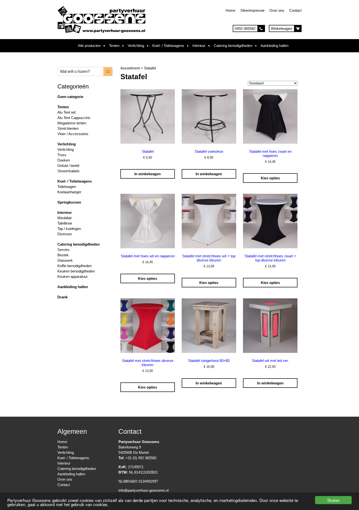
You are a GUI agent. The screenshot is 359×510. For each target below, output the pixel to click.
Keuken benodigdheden (76, 271)
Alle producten (89, 45)
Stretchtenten (68, 128)
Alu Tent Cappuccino (73, 118)
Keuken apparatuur (72, 276)
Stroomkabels (68, 171)
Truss (61, 155)
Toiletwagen (66, 186)
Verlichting (136, 45)
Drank (62, 297)
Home (230, 10)
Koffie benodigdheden (74, 266)
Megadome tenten (71, 123)
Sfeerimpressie (252, 10)
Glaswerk (65, 260)
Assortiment (130, 68)
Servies (63, 250)
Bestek (63, 255)
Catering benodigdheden (233, 45)
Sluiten (333, 500)
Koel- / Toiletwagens (168, 45)
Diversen (64, 234)
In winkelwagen (147, 174)
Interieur (198, 45)
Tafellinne (64, 223)
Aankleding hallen (274, 45)
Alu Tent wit (66, 112)
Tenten (114, 45)
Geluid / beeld (68, 165)
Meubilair (64, 218)
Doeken (63, 160)
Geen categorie (70, 97)
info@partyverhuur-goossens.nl (143, 490)
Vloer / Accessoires (72, 134)
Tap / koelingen (69, 229)
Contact (295, 10)
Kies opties (270, 178)
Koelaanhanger (69, 192)
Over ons (276, 10)
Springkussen (69, 202)
